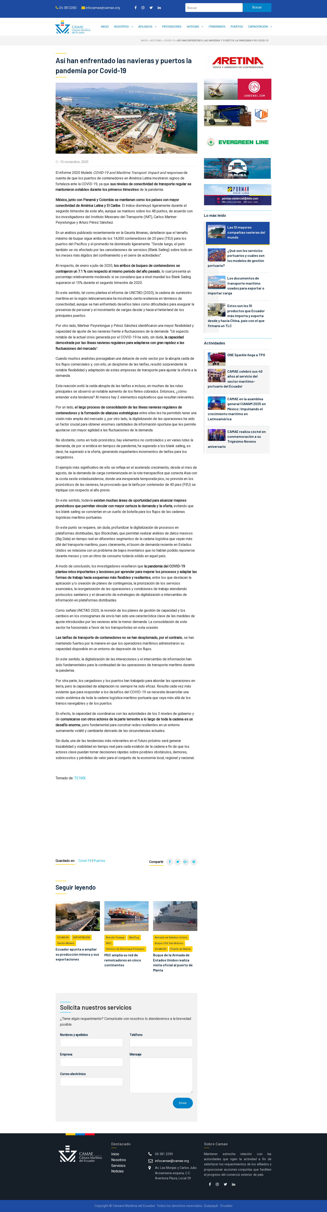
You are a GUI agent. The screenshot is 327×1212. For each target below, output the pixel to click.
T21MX (80, 778)
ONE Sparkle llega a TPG (246, 355)
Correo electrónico (73, 1074)
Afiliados (145, 26)
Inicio (105, 26)
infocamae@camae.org (172, 1161)
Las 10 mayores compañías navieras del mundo (246, 232)
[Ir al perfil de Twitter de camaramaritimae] (151, 7)
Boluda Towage (115, 937)
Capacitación (258, 26)
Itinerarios (217, 26)
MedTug (134, 937)
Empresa (66, 1054)
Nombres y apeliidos (74, 1035)
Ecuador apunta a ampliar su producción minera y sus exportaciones (77, 954)
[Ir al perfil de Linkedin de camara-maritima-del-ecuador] (159, 7)
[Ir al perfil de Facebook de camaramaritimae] (136, 7)
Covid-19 (169, 40)
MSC (108, 943)
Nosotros (121, 26)
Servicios (118, 1165)
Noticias (193, 26)
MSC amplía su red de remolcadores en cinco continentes (122, 960)
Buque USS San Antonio (169, 943)
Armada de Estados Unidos (171, 937)
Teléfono (136, 1035)
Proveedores (172, 26)
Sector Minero (65, 943)
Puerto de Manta (181, 949)
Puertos (237, 26)
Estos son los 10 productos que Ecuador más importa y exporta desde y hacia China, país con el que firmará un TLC (236, 316)
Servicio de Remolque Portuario (125, 949)
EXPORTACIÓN (81, 937)
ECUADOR (63, 937)
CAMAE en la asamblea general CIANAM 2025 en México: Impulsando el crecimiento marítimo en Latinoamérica (237, 409)
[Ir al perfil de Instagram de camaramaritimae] (143, 7)
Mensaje (135, 1054)
